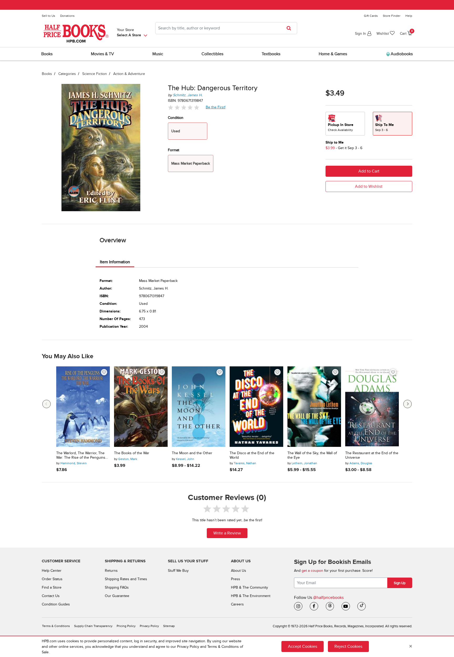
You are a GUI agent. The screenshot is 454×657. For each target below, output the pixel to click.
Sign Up (399, 583)
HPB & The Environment (250, 596)
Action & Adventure (129, 74)
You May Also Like (67, 356)
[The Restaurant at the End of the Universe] (372, 406)
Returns (111, 570)
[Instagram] (298, 606)
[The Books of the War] (141, 406)
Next (407, 404)
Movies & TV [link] (102, 54)
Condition (175, 117)
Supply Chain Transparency (93, 626)
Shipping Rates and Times (126, 579)
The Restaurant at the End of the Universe (371, 455)
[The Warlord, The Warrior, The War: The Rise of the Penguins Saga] (83, 406)
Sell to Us (48, 16)
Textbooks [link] (271, 54)
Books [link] (47, 54)
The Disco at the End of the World (252, 455)
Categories (67, 74)
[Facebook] (314, 606)
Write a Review (227, 533)
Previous (46, 404)
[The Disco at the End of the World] (256, 406)
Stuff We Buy (178, 570)
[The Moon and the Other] (198, 406)
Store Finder (391, 16)
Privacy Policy (149, 626)
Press (235, 579)
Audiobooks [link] (401, 54)
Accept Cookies (302, 646)
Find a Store (51, 587)
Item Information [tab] (115, 262)
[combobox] (226, 28)
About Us (238, 570)
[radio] (345, 123)
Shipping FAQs (117, 587)
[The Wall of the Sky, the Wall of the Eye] (314, 406)
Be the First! (216, 107)
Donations (67, 16)
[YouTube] (346, 606)
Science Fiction (94, 74)
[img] (183, 107)
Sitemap (169, 626)
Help (408, 16)
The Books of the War (131, 453)
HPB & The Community (249, 587)
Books (47, 74)
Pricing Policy (126, 626)
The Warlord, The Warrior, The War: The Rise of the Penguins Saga (80, 455)
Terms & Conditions (56, 626)
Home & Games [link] (333, 54)
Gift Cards (371, 16)
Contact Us (51, 596)
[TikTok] (361, 606)
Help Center (51, 570)
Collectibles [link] (212, 54)
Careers (237, 604)
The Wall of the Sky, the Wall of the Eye (312, 455)
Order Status (52, 579)
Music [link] (157, 54)
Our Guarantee (117, 596)
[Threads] (330, 606)
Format (173, 150)
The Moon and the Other (192, 453)
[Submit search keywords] (290, 28)
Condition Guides (56, 604)
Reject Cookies (348, 646)
